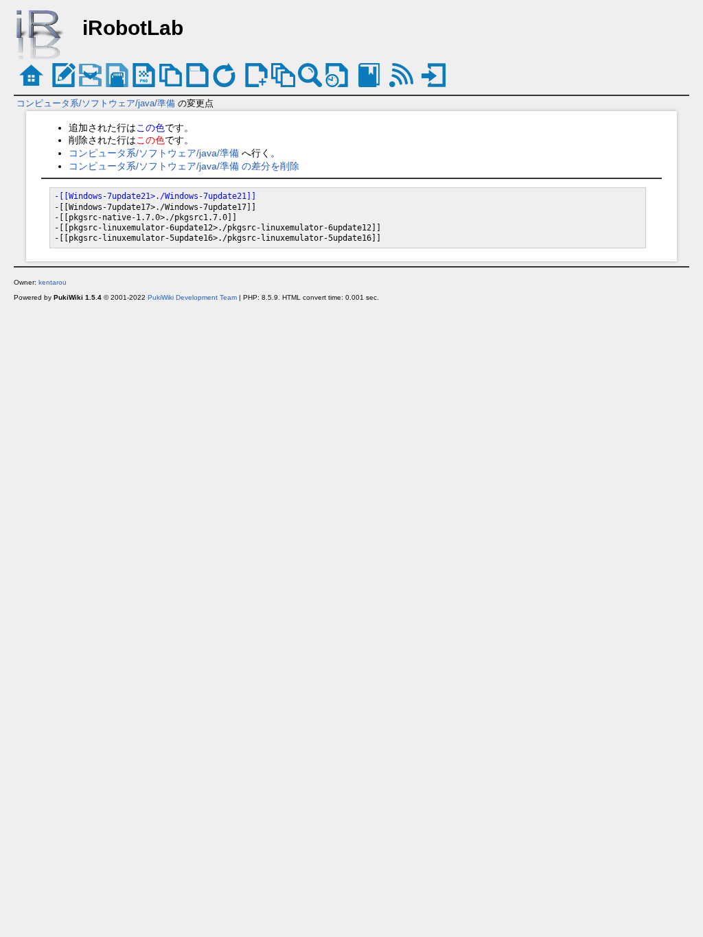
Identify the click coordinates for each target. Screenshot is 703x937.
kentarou (52, 282)
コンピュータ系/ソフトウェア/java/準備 (95, 103)
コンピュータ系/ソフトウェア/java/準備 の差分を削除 (184, 166)
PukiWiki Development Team (192, 297)
